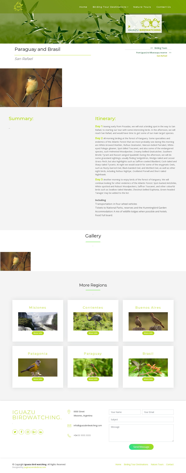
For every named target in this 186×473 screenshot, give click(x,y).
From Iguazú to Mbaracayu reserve (151, 52)
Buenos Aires (148, 307)
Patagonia (38, 353)
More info (38, 333)
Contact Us (164, 7)
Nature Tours (142, 7)
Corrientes (93, 307)
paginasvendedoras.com (35, 467)
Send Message (141, 446)
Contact (170, 464)
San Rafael (162, 55)
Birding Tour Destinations (110, 7)
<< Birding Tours (158, 48)
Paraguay (93, 353)
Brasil (148, 353)
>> (170, 52)
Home (83, 7)
